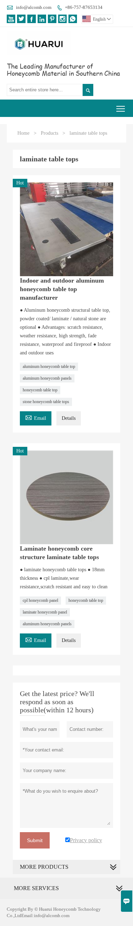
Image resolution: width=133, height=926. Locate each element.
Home (23, 133)
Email (35, 417)
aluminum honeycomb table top (49, 366)
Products (49, 133)
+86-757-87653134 (83, 7)
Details (69, 418)
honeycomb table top (40, 389)
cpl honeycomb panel (40, 600)
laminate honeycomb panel (45, 612)
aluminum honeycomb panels (47, 378)
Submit (35, 840)
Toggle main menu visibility (121, 108)
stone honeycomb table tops (46, 401)
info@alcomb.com (33, 7)
